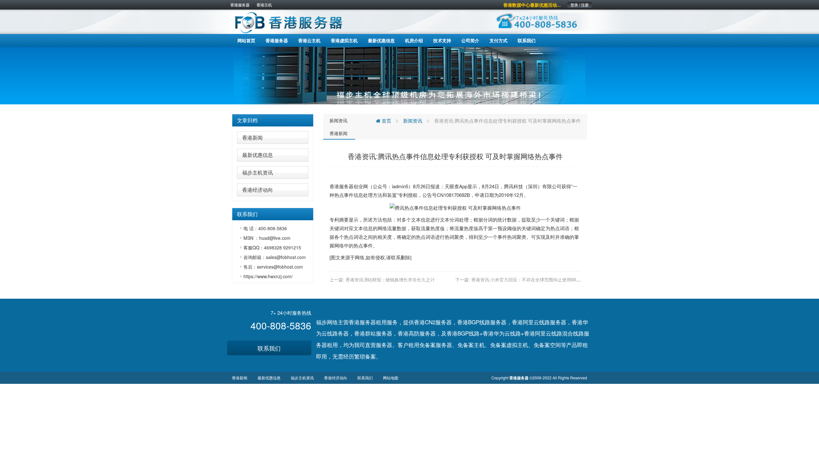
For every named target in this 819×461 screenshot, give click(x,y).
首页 (385, 120)
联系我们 (269, 348)
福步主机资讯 (257, 172)
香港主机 (264, 5)
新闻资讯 (338, 120)
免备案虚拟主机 (509, 345)
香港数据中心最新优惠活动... (532, 5)
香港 (334, 186)
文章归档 (247, 120)
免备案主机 (471, 345)
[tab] (272, 120)
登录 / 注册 (579, 5)
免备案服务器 (435, 345)
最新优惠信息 (257, 154)
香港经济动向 (257, 189)
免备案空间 (547, 345)
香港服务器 (240, 5)
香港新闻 (252, 137)
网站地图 (390, 377)
